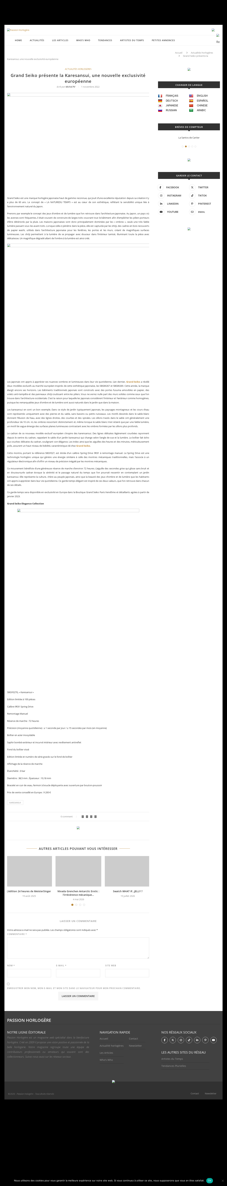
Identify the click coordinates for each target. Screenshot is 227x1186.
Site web (110, 965)
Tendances (105, 40)
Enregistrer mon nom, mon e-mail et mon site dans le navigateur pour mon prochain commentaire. (74, 988)
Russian (171, 110)
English (202, 95)
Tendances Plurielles (173, 1066)
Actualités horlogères (202, 52)
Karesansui (15, 802)
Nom (11, 965)
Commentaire (17, 934)
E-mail (61, 965)
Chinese (202, 105)
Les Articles (106, 1052)
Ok (209, 1180)
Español (202, 100)
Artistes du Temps (132, 40)
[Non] (222, 1180)
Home (18, 40)
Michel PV (70, 86)
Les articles (60, 40)
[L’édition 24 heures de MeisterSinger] (29, 871)
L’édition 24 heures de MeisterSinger (29, 891)
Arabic (201, 110)
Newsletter (135, 1045)
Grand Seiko (133, 381)
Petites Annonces (163, 40)
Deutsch (172, 100)
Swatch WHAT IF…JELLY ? (127, 891)
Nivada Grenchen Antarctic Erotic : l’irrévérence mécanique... (78, 893)
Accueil (178, 52)
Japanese (172, 105)
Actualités (37, 40)
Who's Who (106, 1060)
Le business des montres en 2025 (189, 137)
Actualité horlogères (112, 1045)
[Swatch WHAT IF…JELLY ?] (128, 871)
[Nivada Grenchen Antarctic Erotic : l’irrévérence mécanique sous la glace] (78, 871)
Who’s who (83, 40)
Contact (133, 1038)
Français (172, 95)
